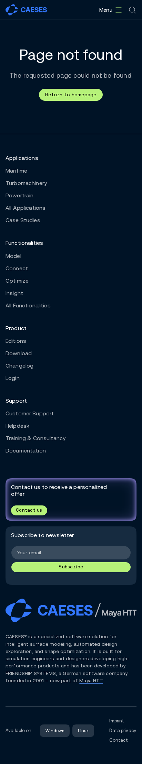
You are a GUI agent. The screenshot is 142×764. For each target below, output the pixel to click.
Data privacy (122, 730)
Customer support (30, 413)
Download (19, 353)
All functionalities (28, 305)
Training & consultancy (35, 438)
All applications (25, 208)
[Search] (132, 10)
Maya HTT (91, 680)
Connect (17, 268)
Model (13, 256)
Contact (118, 740)
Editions (16, 341)
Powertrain (19, 195)
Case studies (23, 220)
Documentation (26, 450)
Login (13, 378)
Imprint (116, 720)
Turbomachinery (26, 183)
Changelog (19, 365)
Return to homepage (71, 94)
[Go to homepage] (26, 9)
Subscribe (71, 566)
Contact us (29, 510)
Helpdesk (17, 426)
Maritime (16, 170)
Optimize (17, 280)
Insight (14, 293)
